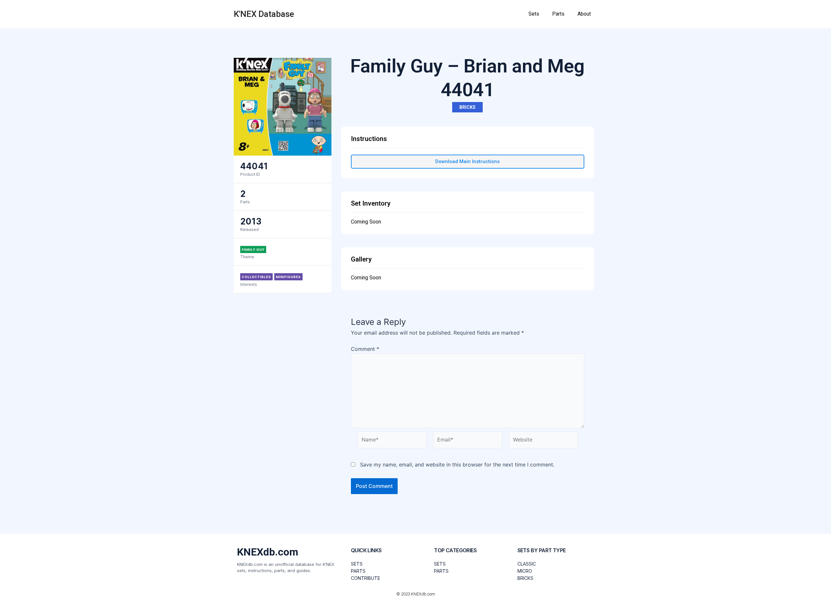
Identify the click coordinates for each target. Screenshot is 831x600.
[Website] (543, 441)
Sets (533, 14)
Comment (365, 349)
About (584, 14)
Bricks (467, 107)
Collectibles (256, 277)
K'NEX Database (264, 14)
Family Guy (253, 249)
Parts (558, 14)
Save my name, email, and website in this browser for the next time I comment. (457, 464)
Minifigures (288, 277)
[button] (467, 162)
